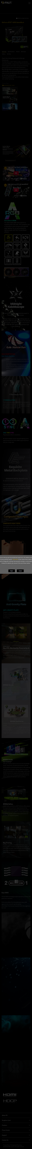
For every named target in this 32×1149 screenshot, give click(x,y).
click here (15, 559)
